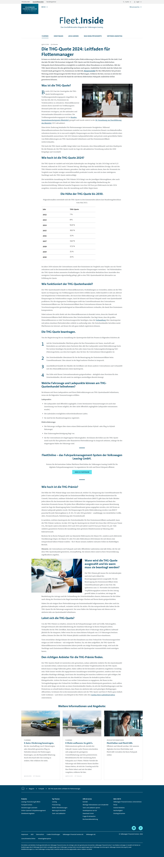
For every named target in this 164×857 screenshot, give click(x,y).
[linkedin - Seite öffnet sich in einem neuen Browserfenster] (134, 828)
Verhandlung (101, 320)
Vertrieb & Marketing (114, 36)
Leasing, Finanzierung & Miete (30, 802)
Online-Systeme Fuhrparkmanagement (33, 810)
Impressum (24, 834)
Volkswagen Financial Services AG (73, 834)
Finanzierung (56, 805)
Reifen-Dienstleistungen (59, 808)
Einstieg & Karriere (119, 813)
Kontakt (85, 802)
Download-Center (88, 813)
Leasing (54, 802)
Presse (115, 805)
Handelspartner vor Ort (90, 810)
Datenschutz (40, 834)
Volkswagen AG (91, 834)
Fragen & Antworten (89, 816)
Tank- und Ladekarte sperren (91, 808)
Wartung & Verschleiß (59, 810)
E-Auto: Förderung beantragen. (39, 743)
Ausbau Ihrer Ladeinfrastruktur (103, 695)
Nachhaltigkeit (118, 810)
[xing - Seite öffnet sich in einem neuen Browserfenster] (141, 828)
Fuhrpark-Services (26, 805)
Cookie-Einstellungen (53, 834)
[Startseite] (23, 789)
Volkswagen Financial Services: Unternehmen (127, 802)
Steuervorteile (89, 71)
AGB (32, 834)
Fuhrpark (45, 36)
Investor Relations (119, 808)
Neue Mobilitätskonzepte (93, 36)
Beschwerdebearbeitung (90, 819)
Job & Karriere (73, 36)
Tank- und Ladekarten (58, 813)
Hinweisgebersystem (44, 839)
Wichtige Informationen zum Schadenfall (95, 805)
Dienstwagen (58, 36)
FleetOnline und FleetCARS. (120, 743)
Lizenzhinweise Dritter (28, 839)
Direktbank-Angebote (28, 813)
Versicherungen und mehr (29, 808)
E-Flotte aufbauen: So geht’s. (79, 743)
